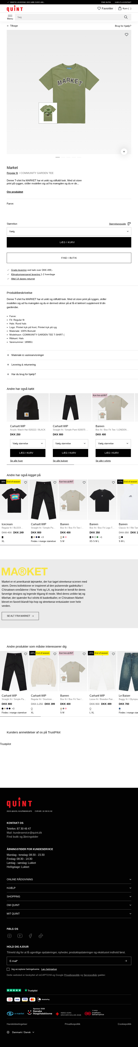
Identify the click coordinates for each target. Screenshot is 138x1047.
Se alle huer (16, 460)
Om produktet (15, 191)
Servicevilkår (90, 975)
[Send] (126, 961)
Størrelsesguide (117, 223)
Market (12, 168)
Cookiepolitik (124, 1024)
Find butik (106, 2)
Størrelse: (12, 223)
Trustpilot (5, 744)
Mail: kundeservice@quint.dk (24, 832)
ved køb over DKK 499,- (32, 270)
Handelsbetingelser (17, 1024)
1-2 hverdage (33, 274)
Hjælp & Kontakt (123, 2)
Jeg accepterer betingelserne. (25, 969)
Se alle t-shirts (103, 460)
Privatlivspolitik (72, 975)
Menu (10, 18)
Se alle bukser (60, 460)
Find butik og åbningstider (22, 836)
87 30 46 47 (24, 828)
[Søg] (126, 17)
